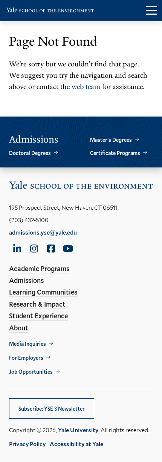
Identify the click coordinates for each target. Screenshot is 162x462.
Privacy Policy (27, 444)
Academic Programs (39, 268)
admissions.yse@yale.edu (43, 232)
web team (86, 86)
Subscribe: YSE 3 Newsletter (51, 408)
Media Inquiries (27, 343)
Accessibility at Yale (76, 444)
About (18, 327)
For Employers (26, 357)
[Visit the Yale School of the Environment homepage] (50, 11)
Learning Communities (43, 291)
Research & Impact (37, 304)
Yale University (78, 430)
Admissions (26, 280)
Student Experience (38, 315)
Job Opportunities (31, 371)
